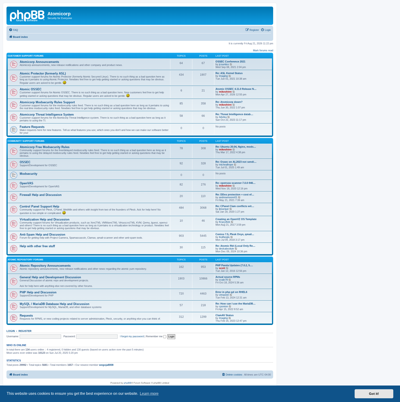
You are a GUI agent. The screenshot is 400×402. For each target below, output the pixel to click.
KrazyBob (224, 221)
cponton (223, 306)
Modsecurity (28, 173)
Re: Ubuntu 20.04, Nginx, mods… (236, 146)
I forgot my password (132, 336)
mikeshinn (225, 91)
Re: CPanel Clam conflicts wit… (235, 206)
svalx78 (223, 279)
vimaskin (224, 294)
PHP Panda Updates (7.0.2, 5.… (234, 265)
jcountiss (224, 64)
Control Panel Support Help (39, 206)
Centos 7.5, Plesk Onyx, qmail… (235, 234)
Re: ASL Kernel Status (229, 73)
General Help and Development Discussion (50, 277)
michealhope (226, 164)
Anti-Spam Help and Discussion (42, 234)
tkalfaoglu (224, 237)
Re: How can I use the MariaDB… (236, 303)
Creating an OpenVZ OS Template (236, 219)
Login (10, 331)
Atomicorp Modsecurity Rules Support (47, 102)
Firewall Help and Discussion (41, 195)
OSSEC (25, 162)
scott (222, 268)
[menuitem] (13, 30)
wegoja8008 (106, 364)
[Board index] (27, 15)
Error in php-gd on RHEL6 (231, 292)
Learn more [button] (149, 394)
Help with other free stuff (37, 246)
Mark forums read (263, 50)
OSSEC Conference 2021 (230, 61)
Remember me (154, 336)
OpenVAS (26, 183)
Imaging (223, 76)
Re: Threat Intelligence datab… (234, 114)
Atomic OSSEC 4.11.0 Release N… (236, 89)
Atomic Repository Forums (25, 259)
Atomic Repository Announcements (45, 265)
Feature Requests (32, 127)
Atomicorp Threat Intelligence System (47, 114)
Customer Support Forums (26, 56)
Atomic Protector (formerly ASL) (43, 73)
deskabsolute (226, 248)
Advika (223, 117)
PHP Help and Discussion (38, 292)
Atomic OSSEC (30, 89)
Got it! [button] (374, 394)
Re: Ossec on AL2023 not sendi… (236, 161)
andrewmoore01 (228, 197)
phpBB (127, 383)
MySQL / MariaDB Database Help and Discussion (54, 304)
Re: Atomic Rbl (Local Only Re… (235, 245)
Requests (26, 315)
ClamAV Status (225, 315)
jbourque (224, 208)
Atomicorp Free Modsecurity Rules (44, 147)
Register (25, 331)
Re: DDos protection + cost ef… (235, 194)
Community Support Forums (26, 141)
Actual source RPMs (228, 277)
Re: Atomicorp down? (229, 101)
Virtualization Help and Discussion (44, 219)
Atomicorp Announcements (39, 62)
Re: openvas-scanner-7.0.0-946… (236, 183)
